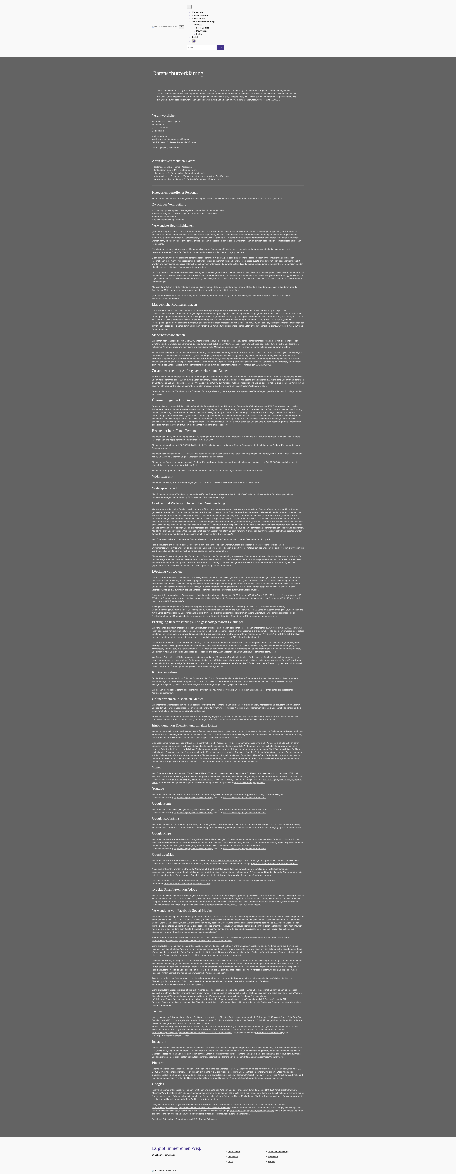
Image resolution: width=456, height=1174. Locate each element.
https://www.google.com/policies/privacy (193, 779)
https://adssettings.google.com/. (249, 782)
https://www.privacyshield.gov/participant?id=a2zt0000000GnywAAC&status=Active (192, 940)
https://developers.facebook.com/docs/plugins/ (194, 932)
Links (230, 1161)
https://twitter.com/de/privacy (269, 1032)
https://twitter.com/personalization (173, 1036)
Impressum (273, 1156)
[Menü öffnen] (181, 27)
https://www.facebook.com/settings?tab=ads (182, 999)
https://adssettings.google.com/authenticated (244, 797)
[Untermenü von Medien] (200, 25)
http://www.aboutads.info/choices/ (214, 559)
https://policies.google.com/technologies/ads (252, 1110)
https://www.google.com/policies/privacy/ (193, 797)
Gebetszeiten (234, 1151)
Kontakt (271, 1161)
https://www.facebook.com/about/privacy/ (184, 984)
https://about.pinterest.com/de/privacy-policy (260, 1078)
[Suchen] (220, 47)
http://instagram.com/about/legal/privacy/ (263, 1057)
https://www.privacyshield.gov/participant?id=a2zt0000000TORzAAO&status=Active (192, 1032)
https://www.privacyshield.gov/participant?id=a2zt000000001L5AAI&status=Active (191, 1107)
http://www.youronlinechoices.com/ (265, 559)
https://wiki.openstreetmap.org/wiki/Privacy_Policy (274, 863)
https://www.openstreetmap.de (226, 860)
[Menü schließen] (189, 7)
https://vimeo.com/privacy (196, 776)
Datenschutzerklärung (278, 1151)
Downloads (233, 1156)
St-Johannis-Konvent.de (163, 1155)
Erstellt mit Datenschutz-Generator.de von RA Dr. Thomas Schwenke (184, 1119)
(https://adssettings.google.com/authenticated (226, 1114)
